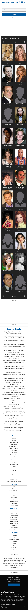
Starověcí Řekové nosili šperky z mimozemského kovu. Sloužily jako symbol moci (14, 374)
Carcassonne (14, 535)
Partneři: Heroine (14, 572)
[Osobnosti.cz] (8, 2)
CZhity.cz (6, 565)
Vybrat (14, 14)
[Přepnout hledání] (17, 2)
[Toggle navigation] (24, 2)
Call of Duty (14, 477)
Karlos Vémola (14, 501)
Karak (14, 552)
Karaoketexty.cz (14, 562)
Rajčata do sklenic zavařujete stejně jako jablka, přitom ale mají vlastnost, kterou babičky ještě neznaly (14, 356)
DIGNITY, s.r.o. (4, 607)
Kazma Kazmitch (14, 517)
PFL (14, 493)
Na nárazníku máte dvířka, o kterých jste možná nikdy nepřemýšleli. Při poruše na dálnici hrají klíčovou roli (14, 394)
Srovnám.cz (20, 565)
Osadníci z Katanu (14, 539)
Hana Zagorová (14, 515)
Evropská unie (14, 452)
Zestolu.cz (14, 533)
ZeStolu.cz (20, 560)
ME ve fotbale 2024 (14, 446)
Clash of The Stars (14, 491)
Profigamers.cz (13, 560)
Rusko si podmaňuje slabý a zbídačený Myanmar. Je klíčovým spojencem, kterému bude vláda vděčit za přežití (14, 422)
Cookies (7, 604)
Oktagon (14, 489)
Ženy (17, 558)
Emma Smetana (14, 527)
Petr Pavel (14, 513)
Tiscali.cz (14, 435)
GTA (14, 468)
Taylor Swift (14, 525)
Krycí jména (14, 548)
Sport (14, 558)
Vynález (14, 457)
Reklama (3, 604)
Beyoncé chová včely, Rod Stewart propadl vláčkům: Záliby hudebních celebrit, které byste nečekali (14, 362)
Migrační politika (14, 444)
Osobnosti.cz (14, 508)
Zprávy (10, 558)
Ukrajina (14, 440)
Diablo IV (14, 470)
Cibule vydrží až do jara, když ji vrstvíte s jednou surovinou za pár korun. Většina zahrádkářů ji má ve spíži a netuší (14, 428)
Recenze (14, 462)
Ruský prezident (14, 448)
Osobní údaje (12, 604)
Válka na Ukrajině (14, 442)
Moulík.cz (10, 563)
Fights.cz (14, 484)
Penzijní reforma (14, 454)
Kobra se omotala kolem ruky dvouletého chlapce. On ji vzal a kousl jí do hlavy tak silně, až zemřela (14, 388)
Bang (14, 537)
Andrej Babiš (14, 511)
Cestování (22, 558)
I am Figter (14, 497)
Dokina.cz (21, 563)
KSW (14, 495)
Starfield (14, 466)
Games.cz (14, 460)
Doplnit (14, 585)
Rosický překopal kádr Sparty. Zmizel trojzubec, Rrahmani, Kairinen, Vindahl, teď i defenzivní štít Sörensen (14, 417)
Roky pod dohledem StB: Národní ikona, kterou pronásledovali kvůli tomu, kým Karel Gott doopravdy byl (14, 346)
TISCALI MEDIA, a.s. (15, 606)
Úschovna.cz (22, 562)
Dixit (14, 545)
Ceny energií (14, 450)
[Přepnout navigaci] (19, 2)
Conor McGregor (14, 505)
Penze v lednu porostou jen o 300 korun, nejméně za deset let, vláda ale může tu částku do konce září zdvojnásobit (14, 368)
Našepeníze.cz (13, 565)
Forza (14, 473)
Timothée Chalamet (14, 529)
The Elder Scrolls (14, 479)
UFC (14, 486)
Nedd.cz (5, 563)
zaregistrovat (16, 579)
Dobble (14, 543)
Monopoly (14, 541)
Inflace (14, 438)
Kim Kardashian (14, 519)
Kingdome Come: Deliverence (14, 481)
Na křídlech (14, 550)
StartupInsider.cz (14, 567)
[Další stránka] (24, 42)
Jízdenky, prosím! (14, 554)
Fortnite (14, 475)
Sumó (14, 499)
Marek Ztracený (14, 523)
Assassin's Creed (14, 464)
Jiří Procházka (14, 503)
